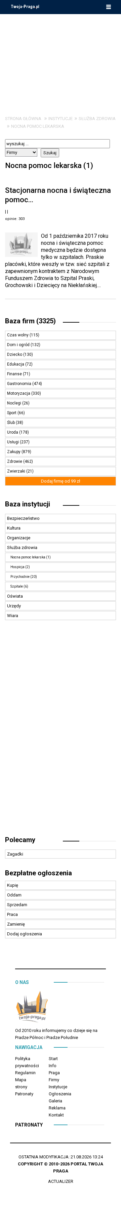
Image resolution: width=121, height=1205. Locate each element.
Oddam (14, 894)
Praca (12, 914)
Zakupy (14, 451)
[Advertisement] (60, 60)
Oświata (15, 596)
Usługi (13, 442)
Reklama (57, 1107)
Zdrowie (15, 461)
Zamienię (16, 924)
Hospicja (17, 567)
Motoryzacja (19, 393)
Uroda (13, 432)
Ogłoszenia (60, 1093)
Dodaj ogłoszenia (24, 933)
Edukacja (16, 364)
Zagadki (15, 854)
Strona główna (23, 118)
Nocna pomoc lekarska (37, 126)
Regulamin (25, 1072)
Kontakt (56, 1114)
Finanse (15, 374)
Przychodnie (20, 577)
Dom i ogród (19, 344)
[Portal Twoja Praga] (32, 1008)
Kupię (12, 885)
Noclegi (14, 403)
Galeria (55, 1100)
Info (52, 1065)
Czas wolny (18, 335)
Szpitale (16, 586)
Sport (12, 412)
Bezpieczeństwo (23, 518)
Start (53, 1058)
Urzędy (14, 605)
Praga (54, 1072)
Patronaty (24, 1093)
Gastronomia (19, 383)
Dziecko (15, 354)
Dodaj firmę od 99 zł (60, 481)
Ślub (11, 422)
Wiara (12, 615)
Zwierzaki (16, 471)
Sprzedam (17, 904)
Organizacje (18, 537)
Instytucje (60, 118)
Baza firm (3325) (30, 321)
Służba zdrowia (97, 118)
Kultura (14, 528)
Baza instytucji (27, 504)
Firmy (54, 1079)
